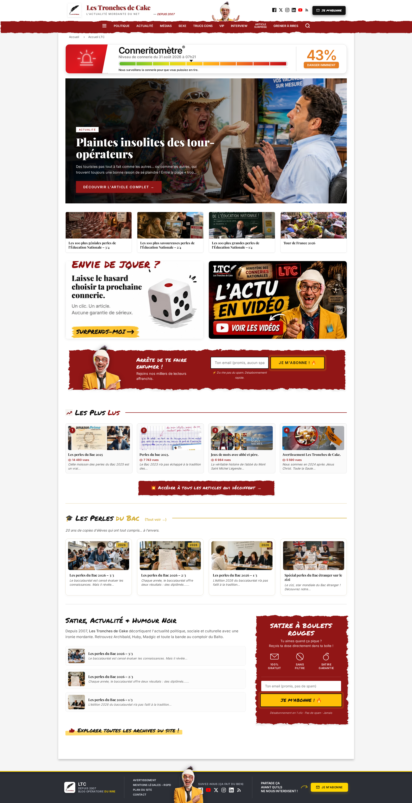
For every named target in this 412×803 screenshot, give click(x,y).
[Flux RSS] (239, 790)
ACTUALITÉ (144, 26)
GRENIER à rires (285, 26)
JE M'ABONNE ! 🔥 (301, 700)
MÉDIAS (166, 26)
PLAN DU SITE (142, 789)
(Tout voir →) (155, 519)
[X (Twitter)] (216, 790)
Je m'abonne (332, 787)
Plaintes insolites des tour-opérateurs (145, 148)
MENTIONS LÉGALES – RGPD (152, 785)
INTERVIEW (239, 26)
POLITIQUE (122, 26)
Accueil (74, 37)
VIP (221, 26)
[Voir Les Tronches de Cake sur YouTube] (278, 300)
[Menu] (104, 26)
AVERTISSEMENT (144, 780)
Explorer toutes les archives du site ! (128, 730)
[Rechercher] (308, 26)
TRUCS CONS (203, 26)
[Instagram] (223, 790)
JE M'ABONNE (332, 10)
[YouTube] (208, 790)
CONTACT (139, 794)
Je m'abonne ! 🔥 (297, 363)
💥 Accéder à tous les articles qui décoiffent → (206, 487)
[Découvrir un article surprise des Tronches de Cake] (134, 300)
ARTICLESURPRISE (260, 26)
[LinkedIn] (231, 790)
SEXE (182, 26)
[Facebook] (200, 790)
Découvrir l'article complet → (118, 187)
